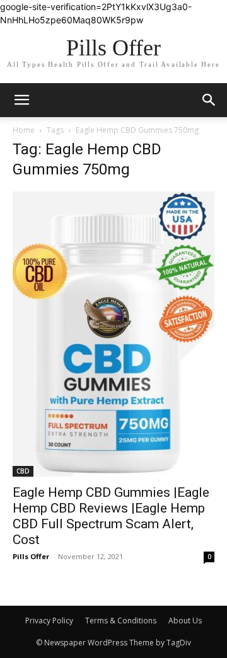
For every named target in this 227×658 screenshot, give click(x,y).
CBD (23, 471)
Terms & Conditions (120, 620)
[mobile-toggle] (21, 100)
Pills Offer (31, 556)
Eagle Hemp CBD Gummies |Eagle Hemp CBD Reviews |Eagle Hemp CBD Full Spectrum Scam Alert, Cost (111, 516)
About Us (185, 620)
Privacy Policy (49, 620)
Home (24, 130)
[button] (209, 100)
